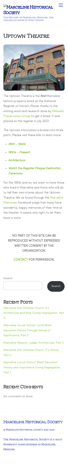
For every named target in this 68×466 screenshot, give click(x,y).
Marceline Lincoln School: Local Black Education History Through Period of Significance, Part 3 (27, 330)
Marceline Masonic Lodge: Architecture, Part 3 (33, 343)
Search (7, 278)
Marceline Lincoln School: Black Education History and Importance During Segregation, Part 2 (32, 367)
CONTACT (21, 259)
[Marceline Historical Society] (33, 12)
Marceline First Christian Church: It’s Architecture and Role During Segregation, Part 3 (33, 313)
